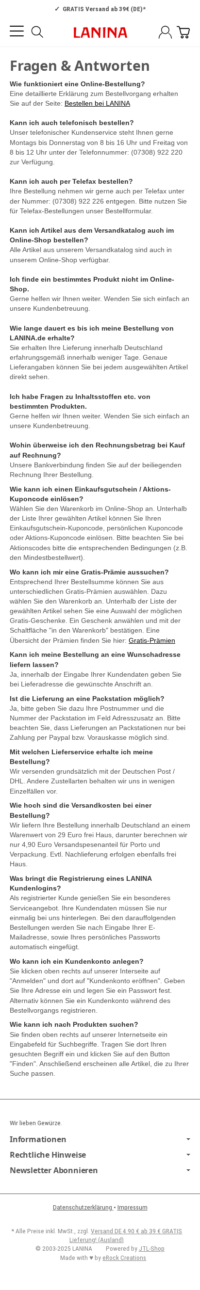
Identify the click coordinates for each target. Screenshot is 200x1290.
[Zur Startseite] (100, 32)
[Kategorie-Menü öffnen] (17, 31)
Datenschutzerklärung (83, 1207)
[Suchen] (37, 32)
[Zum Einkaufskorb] (183, 32)
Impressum (132, 1207)
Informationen (38, 1139)
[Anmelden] (165, 32)
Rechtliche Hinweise (48, 1155)
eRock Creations (124, 1257)
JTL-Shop (152, 1248)
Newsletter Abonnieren (54, 1170)
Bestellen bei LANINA (97, 103)
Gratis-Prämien (152, 640)
